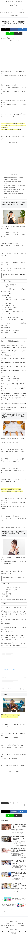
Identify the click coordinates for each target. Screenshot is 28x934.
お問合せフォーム (14, 929)
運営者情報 (20, 923)
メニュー (17, 804)
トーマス (12, 804)
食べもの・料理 (6, 802)
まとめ (5, 197)
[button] (18, 33)
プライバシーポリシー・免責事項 (7, 926)
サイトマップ (21, 925)
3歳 (12, 802)
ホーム (7, 923)
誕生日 (23, 804)
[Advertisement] (14, 55)
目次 (12, 174)
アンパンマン (5, 804)
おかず (16, 802)
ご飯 (21, 802)
